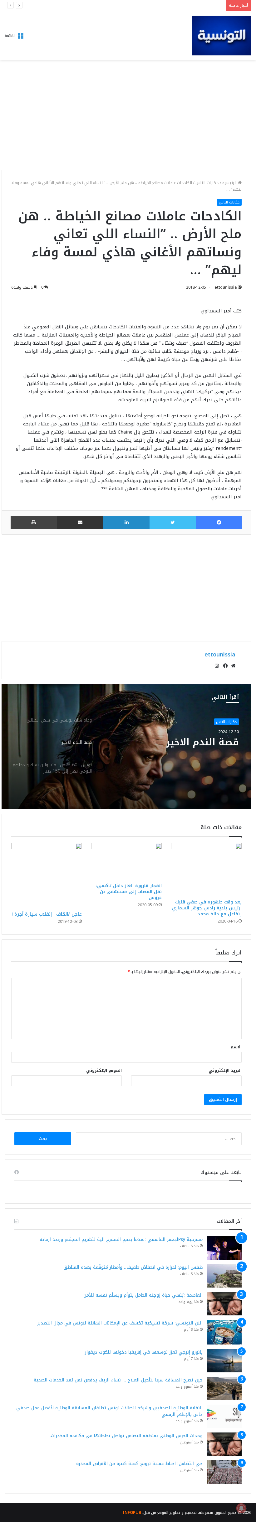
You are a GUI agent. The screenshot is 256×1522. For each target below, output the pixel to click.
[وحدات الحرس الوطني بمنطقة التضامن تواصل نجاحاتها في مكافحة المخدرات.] (224, 1444)
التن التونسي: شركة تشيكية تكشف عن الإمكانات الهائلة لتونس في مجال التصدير (120, 1323)
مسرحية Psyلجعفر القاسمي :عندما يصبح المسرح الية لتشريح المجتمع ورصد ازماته (121, 1239)
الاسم (236, 1047)
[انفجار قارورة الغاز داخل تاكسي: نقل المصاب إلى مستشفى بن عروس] (126, 861)
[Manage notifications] (241, 1508)
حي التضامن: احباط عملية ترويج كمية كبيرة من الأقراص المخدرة (139, 1463)
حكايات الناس (207, 183)
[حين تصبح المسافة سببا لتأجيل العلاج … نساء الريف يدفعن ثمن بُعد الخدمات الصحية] (224, 1388)
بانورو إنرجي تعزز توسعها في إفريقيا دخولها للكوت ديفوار (144, 1352)
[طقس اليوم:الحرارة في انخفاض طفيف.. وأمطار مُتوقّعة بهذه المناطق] (224, 1276)
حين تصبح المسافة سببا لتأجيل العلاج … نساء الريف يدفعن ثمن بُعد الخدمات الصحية (118, 1380)
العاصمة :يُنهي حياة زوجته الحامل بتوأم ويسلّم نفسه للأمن (166, 5)
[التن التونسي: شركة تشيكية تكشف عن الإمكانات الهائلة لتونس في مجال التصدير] (224, 1332)
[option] (126, 746)
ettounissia (225, 287)
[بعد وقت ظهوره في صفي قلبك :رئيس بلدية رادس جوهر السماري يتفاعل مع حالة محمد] (206, 869)
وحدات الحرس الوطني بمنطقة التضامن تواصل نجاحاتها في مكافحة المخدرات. (126, 1436)
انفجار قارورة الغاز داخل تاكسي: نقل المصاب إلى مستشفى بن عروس (129, 892)
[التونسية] (221, 35)
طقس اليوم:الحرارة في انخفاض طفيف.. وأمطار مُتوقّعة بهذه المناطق (133, 1267)
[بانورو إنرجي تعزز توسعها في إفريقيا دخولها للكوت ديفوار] (224, 1360)
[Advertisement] (126, 116)
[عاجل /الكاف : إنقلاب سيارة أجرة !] (46, 875)
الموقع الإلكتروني (104, 1070)
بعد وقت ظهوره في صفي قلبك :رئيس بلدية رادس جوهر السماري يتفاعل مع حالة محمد (207, 908)
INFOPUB (132, 1512)
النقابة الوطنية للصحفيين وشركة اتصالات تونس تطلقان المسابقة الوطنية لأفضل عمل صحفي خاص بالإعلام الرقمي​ (109, 1411)
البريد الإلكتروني (225, 1070)
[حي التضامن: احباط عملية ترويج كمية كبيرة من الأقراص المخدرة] (224, 1472)
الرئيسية (230, 183)
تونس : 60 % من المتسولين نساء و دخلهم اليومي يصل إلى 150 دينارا (177, 748)
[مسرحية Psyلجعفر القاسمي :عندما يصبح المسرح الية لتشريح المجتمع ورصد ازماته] (224, 1248)
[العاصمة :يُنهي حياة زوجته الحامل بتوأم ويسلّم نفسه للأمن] (224, 1303)
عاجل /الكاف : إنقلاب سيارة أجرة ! (47, 914)
